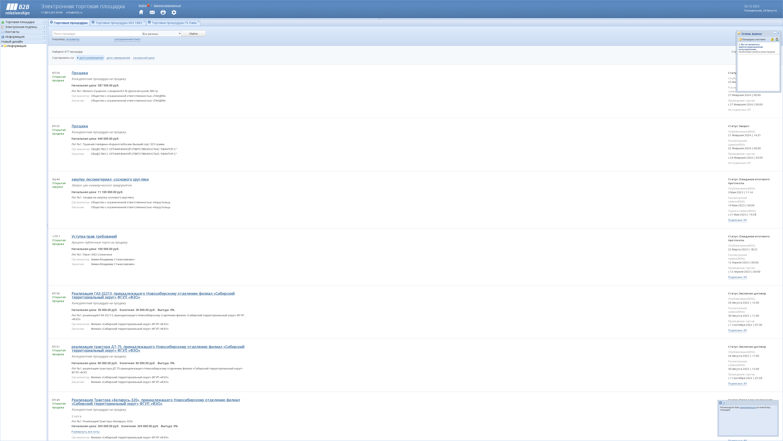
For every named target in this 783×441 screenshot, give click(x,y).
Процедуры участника (753, 39)
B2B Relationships (17, 9)
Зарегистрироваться (167, 5)
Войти (143, 5)
